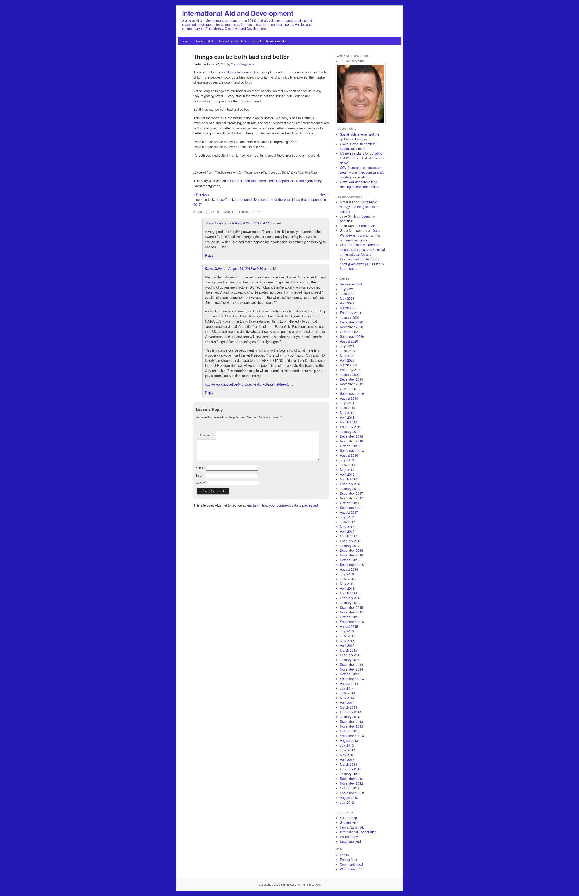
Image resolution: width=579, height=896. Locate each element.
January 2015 (350, 659)
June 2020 (347, 350)
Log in (344, 855)
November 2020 (351, 327)
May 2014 (347, 697)
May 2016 (347, 583)
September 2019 (352, 393)
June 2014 (347, 693)
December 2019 (351, 379)
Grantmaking (349, 822)
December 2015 (351, 607)
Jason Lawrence (217, 222)
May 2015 (347, 640)
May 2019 (347, 412)
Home (185, 40)
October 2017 (350, 503)
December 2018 (351, 436)
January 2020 (350, 374)
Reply (209, 255)
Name (200, 468)
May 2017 (347, 526)
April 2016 (347, 588)
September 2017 (352, 507)
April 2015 (347, 645)
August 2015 (349, 626)
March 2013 (348, 764)
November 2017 (351, 498)
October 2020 (350, 331)
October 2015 (350, 617)
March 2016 (348, 593)
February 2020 (350, 369)
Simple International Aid (269, 40)
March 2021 (348, 308)
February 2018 (350, 484)
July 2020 (347, 346)
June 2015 (347, 636)
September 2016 (352, 564)
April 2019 (347, 417)
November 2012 (351, 783)
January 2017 (350, 545)
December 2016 (351, 550)
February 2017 (350, 541)
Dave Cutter (214, 268)
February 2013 (350, 769)
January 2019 (350, 431)
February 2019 (350, 426)
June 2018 (347, 464)
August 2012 (349, 797)
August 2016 (349, 569)
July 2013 (347, 745)
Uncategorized (306, 180)
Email (200, 475)
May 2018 (347, 469)
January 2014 (350, 716)
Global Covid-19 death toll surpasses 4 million (358, 146)
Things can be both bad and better (241, 56)
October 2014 (350, 674)
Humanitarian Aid (243, 180)
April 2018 (347, 474)
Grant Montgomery (242, 64)
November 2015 (351, 612)
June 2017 (347, 522)
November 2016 (351, 555)
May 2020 (347, 355)
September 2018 (352, 450)
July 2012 (347, 802)
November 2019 (351, 384)
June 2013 (347, 750)
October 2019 (350, 388)
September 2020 (352, 336)
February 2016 (350, 598)
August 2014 (349, 683)
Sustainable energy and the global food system (359, 136)
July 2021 (347, 289)
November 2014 (351, 669)
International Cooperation (275, 180)
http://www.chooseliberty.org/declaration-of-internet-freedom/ (249, 384)
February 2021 (350, 312)
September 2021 (352, 284)
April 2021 (347, 303)
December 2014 (351, 664)
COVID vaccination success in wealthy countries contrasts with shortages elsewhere (362, 172)
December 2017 (351, 493)
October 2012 (350, 788)
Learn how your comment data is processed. (286, 505)
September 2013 (352, 735)
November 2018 (351, 441)
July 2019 (347, 403)
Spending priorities (232, 40)
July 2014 (347, 688)
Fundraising (348, 817)
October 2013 (350, 731)
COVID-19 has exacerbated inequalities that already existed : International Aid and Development (362, 251)
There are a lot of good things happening (222, 71)
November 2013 (351, 726)
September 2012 (352, 793)
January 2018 (350, 488)
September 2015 (352, 621)
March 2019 (348, 422)
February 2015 (350, 655)
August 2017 (349, 512)
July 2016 (347, 574)
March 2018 (348, 479)
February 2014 (350, 712)
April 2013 (347, 759)
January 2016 (350, 602)
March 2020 (348, 365)
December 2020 (351, 322)
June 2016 (347, 579)
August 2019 (349, 398)
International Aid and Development (237, 13)
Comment (206, 435)
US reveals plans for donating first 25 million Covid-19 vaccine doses (362, 158)
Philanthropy (349, 836)
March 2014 (348, 707)
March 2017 (348, 536)
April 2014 (347, 702)
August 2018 (349, 455)
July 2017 (347, 517)
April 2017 (347, 531)
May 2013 (347, 754)
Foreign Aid (204, 40)
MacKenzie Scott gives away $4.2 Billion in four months (362, 264)
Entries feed (348, 859)
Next (322, 194)
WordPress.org (350, 869)
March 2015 (348, 650)
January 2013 (350, 773)
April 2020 (347, 360)
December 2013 (351, 721)
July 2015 (347, 631)
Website (201, 483)
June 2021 (347, 293)
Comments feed (351, 864)
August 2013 (349, 740)
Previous (202, 194)
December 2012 (351, 778)
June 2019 (347, 407)
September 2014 (352, 678)
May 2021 (347, 298)
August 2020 (349, 341)
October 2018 (350, 445)
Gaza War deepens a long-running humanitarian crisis (359, 184)
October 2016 (350, 560)
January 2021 (350, 317)
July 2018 (347, 460)
